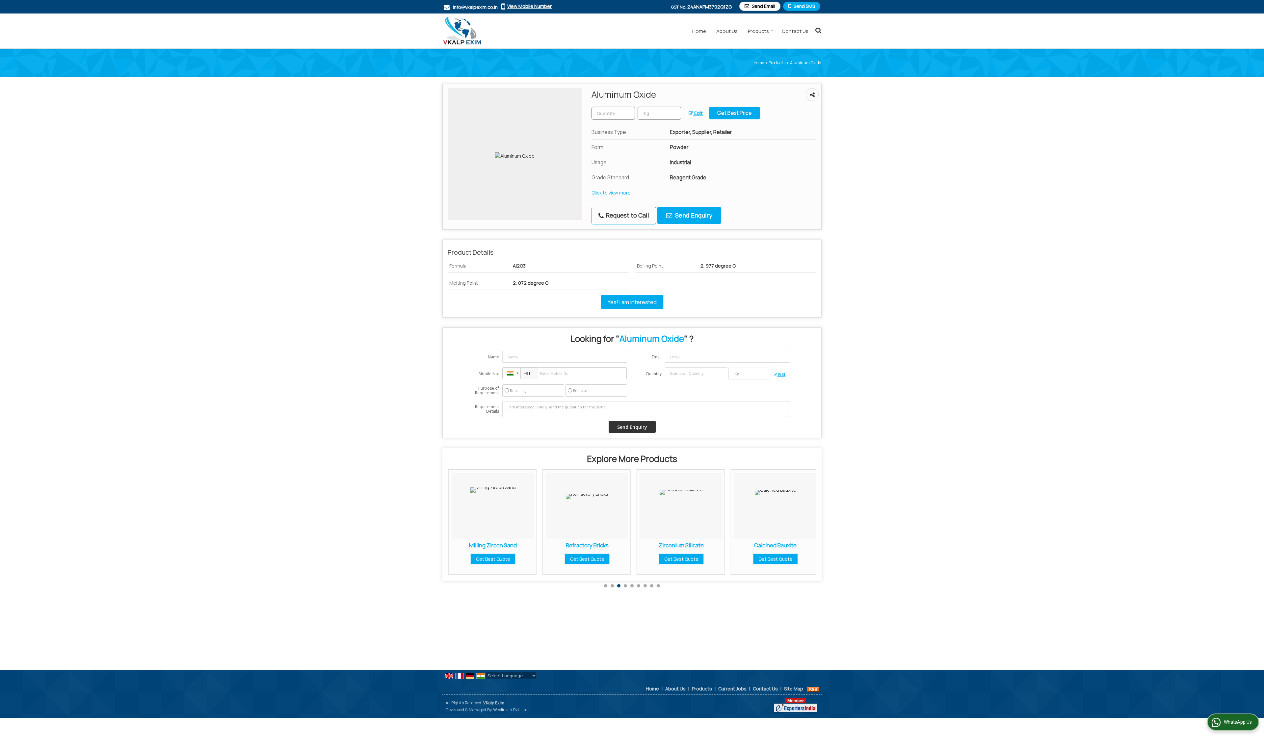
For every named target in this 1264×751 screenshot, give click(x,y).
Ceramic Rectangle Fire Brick (792, 545)
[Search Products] (817, 30)
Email (657, 357)
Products (758, 31)
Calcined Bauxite (698, 545)
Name (493, 357)
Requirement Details (487, 409)
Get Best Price (734, 113)
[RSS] (813, 689)
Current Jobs (732, 689)
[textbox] (659, 113)
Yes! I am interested (632, 302)
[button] (529, 6)
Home (699, 31)
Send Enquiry (693, 215)
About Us (727, 31)
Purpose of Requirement (487, 390)
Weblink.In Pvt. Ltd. (511, 709)
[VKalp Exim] (461, 31)
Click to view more (611, 193)
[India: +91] (511, 373)
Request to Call (626, 215)
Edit (698, 113)
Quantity (654, 373)
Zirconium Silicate (604, 545)
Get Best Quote (510, 559)
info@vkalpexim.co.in (475, 7)
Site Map (793, 689)
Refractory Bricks (509, 545)
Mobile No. (489, 373)
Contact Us (795, 31)
